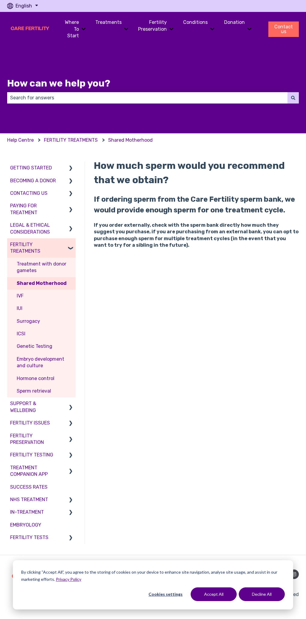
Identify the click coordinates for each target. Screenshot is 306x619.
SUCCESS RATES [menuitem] (29, 487)
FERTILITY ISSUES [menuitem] (30, 423)
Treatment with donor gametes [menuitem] (41, 267)
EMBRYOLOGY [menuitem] (25, 525)
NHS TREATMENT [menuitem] (29, 499)
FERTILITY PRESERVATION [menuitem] (27, 439)
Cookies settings (166, 594)
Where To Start (72, 28)
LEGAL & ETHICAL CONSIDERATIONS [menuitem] (30, 228)
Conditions (195, 22)
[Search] (293, 98)
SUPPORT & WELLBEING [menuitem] (23, 407)
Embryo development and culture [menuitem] (40, 362)
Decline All (262, 594)
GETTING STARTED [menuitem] (31, 168)
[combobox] (147, 98)
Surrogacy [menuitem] (28, 321)
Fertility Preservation (152, 25)
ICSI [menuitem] (21, 333)
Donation (234, 22)
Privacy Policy (68, 579)
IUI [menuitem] (19, 308)
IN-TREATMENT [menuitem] (27, 512)
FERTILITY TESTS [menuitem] (29, 537)
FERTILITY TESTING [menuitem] (31, 455)
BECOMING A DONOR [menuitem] (33, 180)
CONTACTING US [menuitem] (29, 193)
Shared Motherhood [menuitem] (42, 283)
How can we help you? (58, 83)
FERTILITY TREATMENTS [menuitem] (25, 248)
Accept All (214, 594)
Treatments (108, 22)
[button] (71, 168)
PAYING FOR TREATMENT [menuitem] (23, 209)
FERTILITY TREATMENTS (71, 140)
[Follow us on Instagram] (294, 574)
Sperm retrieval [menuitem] (34, 391)
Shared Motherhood (130, 140)
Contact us (283, 29)
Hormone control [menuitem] (35, 378)
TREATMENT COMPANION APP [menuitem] (29, 471)
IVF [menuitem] (20, 296)
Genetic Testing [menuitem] (34, 346)
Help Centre (20, 140)
